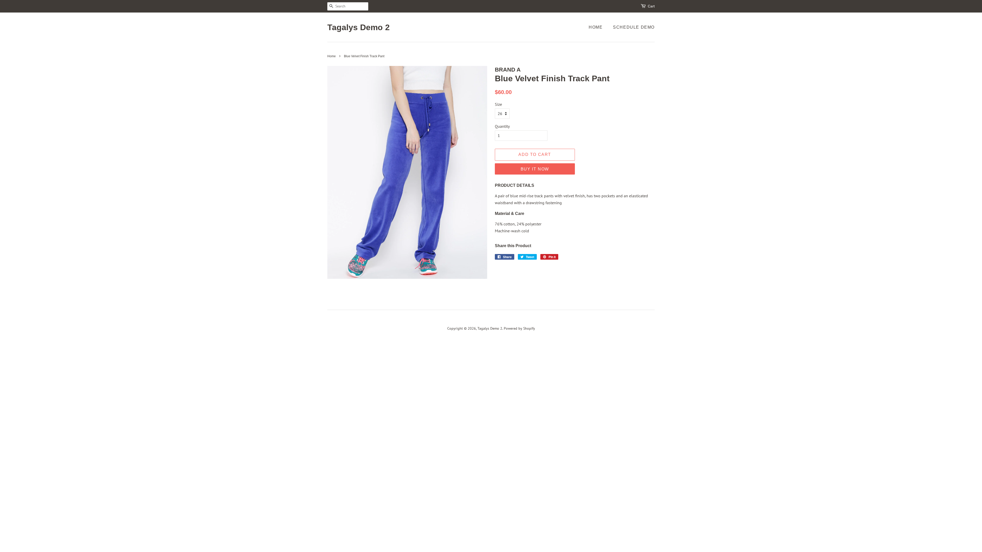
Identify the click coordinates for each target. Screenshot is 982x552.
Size (498, 104)
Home (595, 27)
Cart (651, 6)
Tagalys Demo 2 (358, 27)
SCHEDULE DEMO (634, 27)
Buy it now (535, 169)
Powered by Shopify (519, 328)
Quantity (502, 126)
